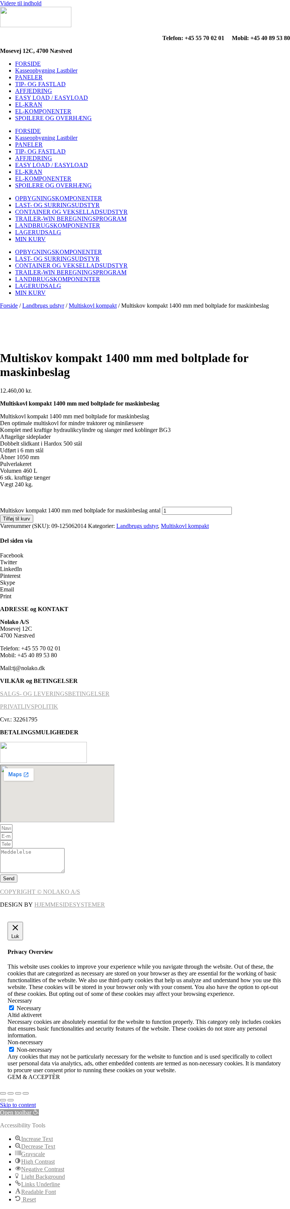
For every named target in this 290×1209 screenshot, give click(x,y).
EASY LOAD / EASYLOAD (51, 97)
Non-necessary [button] (25, 1042)
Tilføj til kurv (16, 519)
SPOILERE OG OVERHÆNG (53, 118)
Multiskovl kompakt (93, 305)
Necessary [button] (20, 1000)
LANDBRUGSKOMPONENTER (57, 225)
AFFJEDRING (33, 91)
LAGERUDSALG (38, 232)
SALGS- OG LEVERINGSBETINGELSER (55, 693)
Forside (9, 305)
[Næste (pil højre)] (11, 1100)
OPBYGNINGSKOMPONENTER (58, 198)
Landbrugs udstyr (43, 305)
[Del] (18, 1093)
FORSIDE (28, 63)
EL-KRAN (28, 104)
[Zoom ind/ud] (3, 1093)
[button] (145, 555)
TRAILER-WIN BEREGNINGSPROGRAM (70, 218)
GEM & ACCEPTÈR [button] (34, 1077)
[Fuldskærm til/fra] (11, 1093)
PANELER (29, 77)
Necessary (29, 1008)
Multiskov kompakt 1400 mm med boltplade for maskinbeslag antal (80, 510)
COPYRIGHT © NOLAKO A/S (40, 892)
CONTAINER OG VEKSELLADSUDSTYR (71, 212)
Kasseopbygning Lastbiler (46, 70)
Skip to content (18, 1105)
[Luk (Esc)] (26, 1093)
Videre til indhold (21, 3)
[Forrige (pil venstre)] (3, 1100)
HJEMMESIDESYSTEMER (69, 904)
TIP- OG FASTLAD (40, 84)
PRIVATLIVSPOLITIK (29, 706)
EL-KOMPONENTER (43, 111)
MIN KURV (30, 239)
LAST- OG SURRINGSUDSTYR (57, 205)
